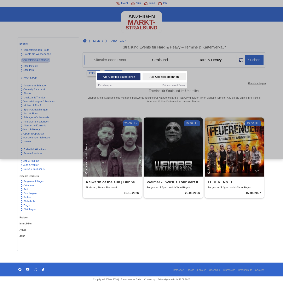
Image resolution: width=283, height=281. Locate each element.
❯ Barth (25, 189)
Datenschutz (245, 270)
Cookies (259, 270)
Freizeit (23, 217)
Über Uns (214, 270)
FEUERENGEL (220, 182)
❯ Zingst (25, 205)
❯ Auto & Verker (30, 165)
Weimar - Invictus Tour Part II (172, 182)
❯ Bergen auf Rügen (32, 181)
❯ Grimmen (27, 185)
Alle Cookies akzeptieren (119, 76)
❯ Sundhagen (29, 193)
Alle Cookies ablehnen (164, 76)
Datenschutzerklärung (173, 85)
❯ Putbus (26, 197)
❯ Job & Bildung (30, 161)
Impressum (229, 270)
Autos (23, 229)
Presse (190, 270)
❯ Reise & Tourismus (33, 169)
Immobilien (25, 223)
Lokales (201, 270)
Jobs (22, 236)
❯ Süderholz (28, 201)
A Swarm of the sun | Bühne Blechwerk (110, 182)
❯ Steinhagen (28, 209)
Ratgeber (178, 270)
